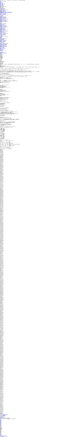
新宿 (0, 421)
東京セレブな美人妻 (2, 41)
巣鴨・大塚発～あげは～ (3, 17)
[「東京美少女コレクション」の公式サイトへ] (3, 25)
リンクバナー (5, 435)
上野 (0, 426)
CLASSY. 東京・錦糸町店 (3, 44)
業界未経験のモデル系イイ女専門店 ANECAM (6, 12)
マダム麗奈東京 (2, 39)
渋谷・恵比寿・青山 (2, 3)
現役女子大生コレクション (3, 46)
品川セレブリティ (2, 24)
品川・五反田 (1, 4)
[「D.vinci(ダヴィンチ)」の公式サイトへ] (2, 32)
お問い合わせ (1, 435)
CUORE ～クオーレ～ (3, 19)
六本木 (1, 420)
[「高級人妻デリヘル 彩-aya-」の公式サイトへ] (3, 20)
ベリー (1, 22)
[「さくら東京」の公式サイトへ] (1, 15)
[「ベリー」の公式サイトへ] (1, 22)
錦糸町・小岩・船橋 (2, 8)
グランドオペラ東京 (2, 34)
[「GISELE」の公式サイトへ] (1, 37)
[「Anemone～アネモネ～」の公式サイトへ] (3, 27)
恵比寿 (1, 422)
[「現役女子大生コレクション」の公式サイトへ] (3, 45)
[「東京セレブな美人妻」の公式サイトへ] (3, 40)
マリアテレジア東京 (2, 14)
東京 (0, 419)
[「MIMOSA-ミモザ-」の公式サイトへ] (2, 30)
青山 (0, 423)
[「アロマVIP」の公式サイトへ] (1, 35)
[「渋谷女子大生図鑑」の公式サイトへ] (2, 10)
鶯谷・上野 (1, 5)
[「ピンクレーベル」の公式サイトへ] (2, 42)
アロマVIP (1, 36)
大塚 (0, 425)
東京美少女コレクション (5, 414)
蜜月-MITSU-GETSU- (2, 29)
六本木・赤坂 (1, 2)
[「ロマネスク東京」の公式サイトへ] (2, 47)
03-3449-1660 (3, 415)
